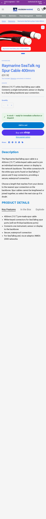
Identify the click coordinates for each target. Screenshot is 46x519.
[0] (42, 9)
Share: (4, 142)
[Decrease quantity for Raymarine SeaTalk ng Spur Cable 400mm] (4, 105)
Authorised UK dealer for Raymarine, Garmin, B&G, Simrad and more (24, 2)
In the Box (25, 209)
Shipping (13, 78)
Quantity (5, 100)
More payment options (23, 137)
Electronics (12, 16)
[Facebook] (9, 142)
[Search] (39, 9)
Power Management (26, 16)
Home (4, 16)
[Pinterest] (15, 142)
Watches (39, 16)
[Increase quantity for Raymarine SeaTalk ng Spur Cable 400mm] (11, 105)
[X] (12, 142)
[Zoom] (43, 27)
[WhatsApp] (19, 142)
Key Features (9, 209)
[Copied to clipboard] (22, 142)
